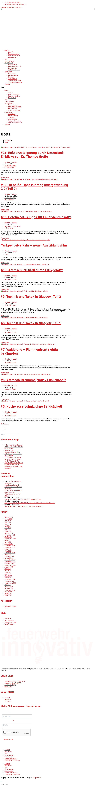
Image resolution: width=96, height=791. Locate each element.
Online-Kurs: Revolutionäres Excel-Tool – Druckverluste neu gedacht (13, 446)
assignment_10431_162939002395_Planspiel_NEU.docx (23, 506)
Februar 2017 (8, 578)
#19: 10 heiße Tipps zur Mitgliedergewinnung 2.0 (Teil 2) (13, 493)
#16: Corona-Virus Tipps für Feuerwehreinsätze (36, 217)
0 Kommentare (9, 167)
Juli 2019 (7, 554)
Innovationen (8, 63)
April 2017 (7, 574)
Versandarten (8, 757)
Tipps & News (9, 61)
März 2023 (8, 531)
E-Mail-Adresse (7, 721)
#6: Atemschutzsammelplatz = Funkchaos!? (33, 380)
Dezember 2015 (9, 590)
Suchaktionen (12, 79)
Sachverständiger (14, 56)
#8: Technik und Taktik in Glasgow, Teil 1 (31, 323)
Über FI (6, 50)
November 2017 (9, 562)
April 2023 (7, 530)
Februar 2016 (8, 586)
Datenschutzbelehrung (12, 760)
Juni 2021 (7, 542)
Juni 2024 (7, 521)
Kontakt (7, 84)
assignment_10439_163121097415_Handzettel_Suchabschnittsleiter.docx (29, 503)
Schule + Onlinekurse (15, 82)
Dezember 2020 (9, 546)
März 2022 (8, 537)
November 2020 (9, 547)
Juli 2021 (7, 540)
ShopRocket (37, 778)
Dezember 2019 (9, 553)
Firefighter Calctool (14, 66)
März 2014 (8, 592)
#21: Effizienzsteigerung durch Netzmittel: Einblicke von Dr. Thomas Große (32, 155)
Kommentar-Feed (10, 622)
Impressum (8, 752)
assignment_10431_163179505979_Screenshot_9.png (22, 499)
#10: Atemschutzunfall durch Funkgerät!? (32, 270)
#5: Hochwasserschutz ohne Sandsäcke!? (31, 406)
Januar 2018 (8, 558)
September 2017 (10, 565)
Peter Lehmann (9, 490)
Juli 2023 (7, 526)
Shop (6, 59)
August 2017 (8, 567)
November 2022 (9, 535)
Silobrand (11, 77)
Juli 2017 (7, 569)
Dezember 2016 (9, 579)
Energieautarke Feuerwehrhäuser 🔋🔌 (12, 451)
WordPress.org (9, 624)
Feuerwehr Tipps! (10, 166)
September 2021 (10, 538)
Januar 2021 (8, 544)
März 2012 (8, 595)
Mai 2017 (7, 572)
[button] (48, 87)
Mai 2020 (7, 549)
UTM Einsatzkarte (14, 70)
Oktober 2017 (9, 563)
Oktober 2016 (9, 581)
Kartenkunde (12, 68)
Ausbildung (8, 72)
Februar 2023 (8, 533)
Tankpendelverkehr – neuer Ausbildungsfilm (34, 245)
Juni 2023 (7, 528)
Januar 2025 (8, 519)
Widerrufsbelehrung (10, 759)
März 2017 (8, 576)
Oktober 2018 (9, 556)
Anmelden (7, 619)
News (18, 226)
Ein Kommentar (9, 200)
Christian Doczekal (10, 162)
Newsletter (12, 57)
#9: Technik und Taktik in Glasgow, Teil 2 (31, 297)
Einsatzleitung (13, 75)
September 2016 (10, 583)
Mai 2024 (7, 522)
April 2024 (7, 524)
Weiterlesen (5, 178)
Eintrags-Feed (9, 620)
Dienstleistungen (13, 54)
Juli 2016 (7, 585)
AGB (5, 753)
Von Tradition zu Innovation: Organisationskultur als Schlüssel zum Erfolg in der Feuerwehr (13, 465)
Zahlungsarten (9, 755)
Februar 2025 (8, 517)
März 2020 (8, 551)
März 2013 (8, 594)
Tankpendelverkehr (14, 80)
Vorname (5, 712)
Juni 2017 (7, 570)
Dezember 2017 (9, 560)
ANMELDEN (8, 739)
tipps (6, 142)
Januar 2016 (8, 588)
